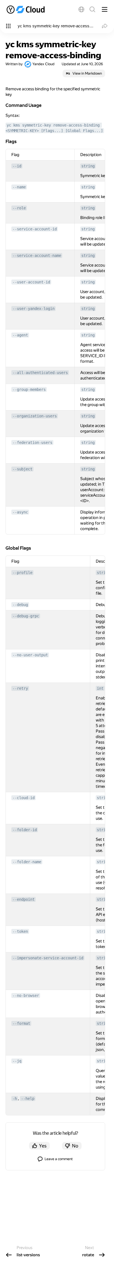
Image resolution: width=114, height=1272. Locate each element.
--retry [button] (20, 688)
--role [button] (19, 208)
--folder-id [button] (24, 830)
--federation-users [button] (32, 442)
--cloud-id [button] (23, 798)
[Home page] (26, 9)
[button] (81, 9)
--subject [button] (22, 469)
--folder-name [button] (26, 862)
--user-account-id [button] (31, 282)
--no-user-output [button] (30, 655)
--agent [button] (20, 335)
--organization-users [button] (34, 416)
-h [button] (14, 1098)
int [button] (100, 688)
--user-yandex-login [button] (33, 308)
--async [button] (20, 512)
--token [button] (20, 931)
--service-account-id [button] (34, 229)
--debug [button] (20, 604)
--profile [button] (22, 572)
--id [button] (16, 166)
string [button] (88, 166)
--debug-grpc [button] (25, 616)
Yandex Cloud (43, 64)
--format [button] (21, 1023)
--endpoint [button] (23, 899)
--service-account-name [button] (36, 255)
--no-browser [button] (25, 995)
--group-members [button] (29, 389)
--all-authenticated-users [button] (40, 372)
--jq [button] (16, 1061)
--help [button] (27, 1098)
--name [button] (19, 187)
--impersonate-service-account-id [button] (47, 958)
